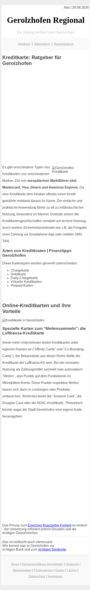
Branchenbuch (63, 43)
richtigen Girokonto (52, 549)
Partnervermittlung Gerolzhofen (42, 564)
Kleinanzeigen (22, 570)
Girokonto (72, 564)
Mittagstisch (42, 43)
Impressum (55, 576)
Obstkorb (24, 43)
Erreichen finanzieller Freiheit (49, 525)
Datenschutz (37, 576)
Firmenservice (43, 570)
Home (15, 564)
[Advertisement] (45, 115)
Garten (59, 570)
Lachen (72, 570)
